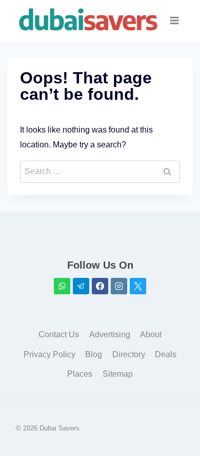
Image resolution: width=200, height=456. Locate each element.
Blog (93, 354)
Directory (128, 354)
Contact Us (58, 334)
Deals (165, 354)
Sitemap (118, 374)
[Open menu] (174, 20)
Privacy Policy (49, 354)
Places (79, 374)
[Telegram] (81, 286)
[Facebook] (100, 286)
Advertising (109, 334)
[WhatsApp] (62, 286)
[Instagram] (119, 286)
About (151, 334)
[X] (138, 286)
